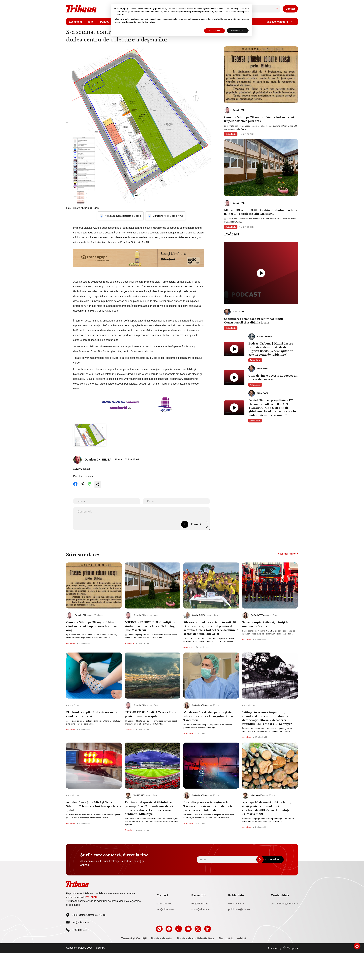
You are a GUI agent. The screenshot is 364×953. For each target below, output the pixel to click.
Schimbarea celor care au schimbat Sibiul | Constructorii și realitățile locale (254, 320)
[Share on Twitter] (82, 485)
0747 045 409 (164, 903)
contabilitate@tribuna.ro (284, 903)
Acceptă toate (214, 31)
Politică (104, 21)
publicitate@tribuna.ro (240, 909)
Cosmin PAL (81, 615)
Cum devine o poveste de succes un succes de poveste (272, 377)
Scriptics (292, 948)
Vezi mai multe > (288, 553)
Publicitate (236, 895)
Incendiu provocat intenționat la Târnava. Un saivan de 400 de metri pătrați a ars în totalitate (208, 806)
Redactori (198, 895)
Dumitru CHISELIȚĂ (98, 459)
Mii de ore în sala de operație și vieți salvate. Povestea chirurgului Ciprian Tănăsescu (209, 716)
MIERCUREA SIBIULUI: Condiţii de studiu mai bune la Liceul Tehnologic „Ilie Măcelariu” (261, 212)
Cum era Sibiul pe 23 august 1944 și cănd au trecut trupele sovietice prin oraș (259, 119)
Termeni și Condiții (134, 938)
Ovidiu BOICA (198, 615)
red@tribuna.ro (80, 922)
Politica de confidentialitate (195, 938)
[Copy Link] (98, 484)
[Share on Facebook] (75, 485)
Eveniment (75, 21)
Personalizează (237, 31)
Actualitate (231, 134)
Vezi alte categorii (277, 21)
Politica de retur (162, 938)
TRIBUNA (92, 897)
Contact (290, 8)
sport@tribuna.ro (200, 909)
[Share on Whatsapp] (89, 485)
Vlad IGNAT (139, 795)
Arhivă (241, 938)
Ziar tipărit (226, 938)
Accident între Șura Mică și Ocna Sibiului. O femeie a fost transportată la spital (93, 806)
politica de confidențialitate (199, 8)
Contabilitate (280, 895)
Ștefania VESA (258, 615)
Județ (91, 21)
